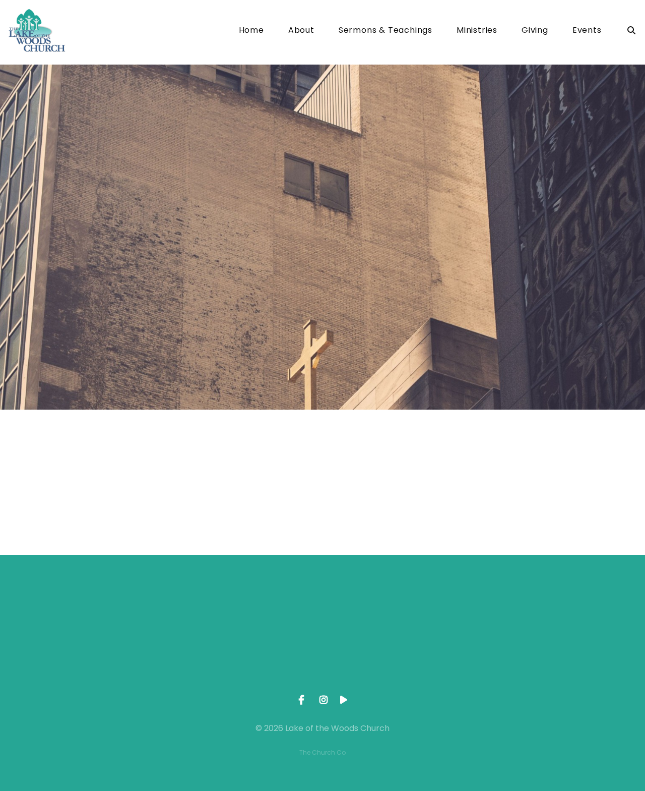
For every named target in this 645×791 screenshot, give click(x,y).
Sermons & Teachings (385, 31)
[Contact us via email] (106, 610)
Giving (535, 31)
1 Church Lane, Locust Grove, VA (394, 667)
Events (587, 31)
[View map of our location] (394, 610)
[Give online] (539, 610)
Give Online (538, 667)
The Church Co (322, 752)
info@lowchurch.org (106, 667)
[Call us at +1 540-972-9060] (250, 610)
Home (251, 31)
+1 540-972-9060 (250, 667)
